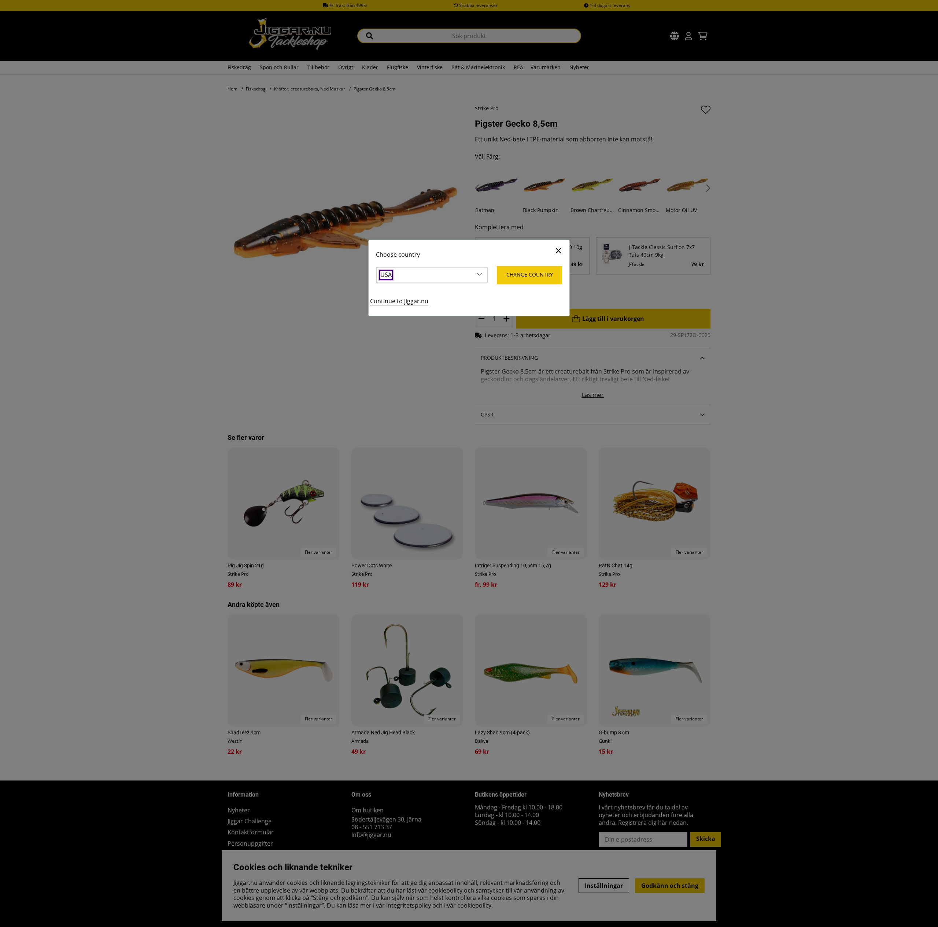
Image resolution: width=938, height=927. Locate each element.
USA (386, 275)
